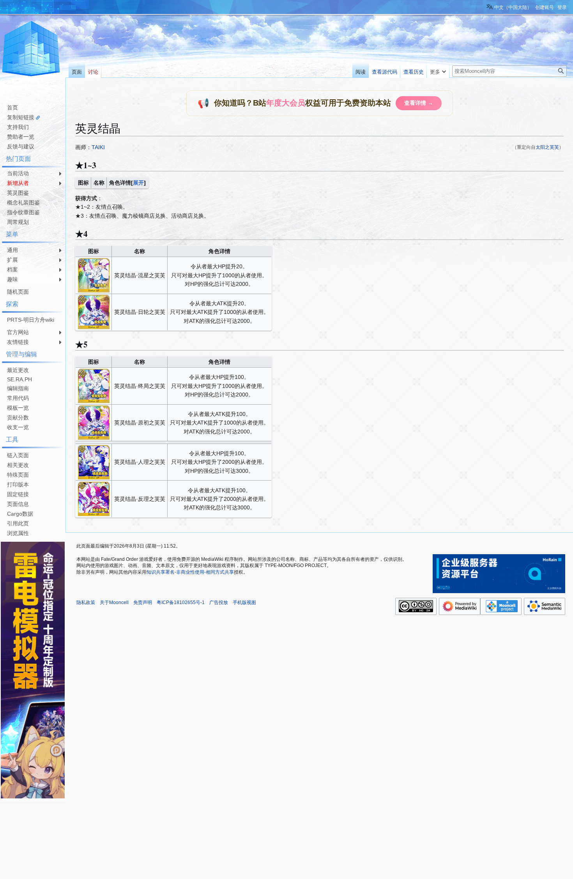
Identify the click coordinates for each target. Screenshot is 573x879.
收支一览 (18, 427)
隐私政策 (85, 602)
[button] (438, 70)
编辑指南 (18, 388)
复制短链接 (20, 117)
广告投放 (218, 602)
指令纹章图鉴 (23, 212)
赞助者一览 (20, 137)
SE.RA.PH (19, 379)
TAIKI (98, 147)
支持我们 (18, 127)
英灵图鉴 (18, 193)
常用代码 (18, 398)
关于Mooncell (114, 602)
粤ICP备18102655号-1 (181, 602)
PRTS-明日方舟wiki (30, 320)
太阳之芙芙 (547, 147)
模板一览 (18, 408)
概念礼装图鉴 (23, 202)
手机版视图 (244, 602)
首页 (12, 107)
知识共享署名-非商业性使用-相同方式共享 (190, 572)
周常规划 (18, 222)
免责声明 (142, 602)
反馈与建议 (20, 146)
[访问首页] (31, 50)
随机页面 (18, 292)
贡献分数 (18, 417)
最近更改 (18, 370)
